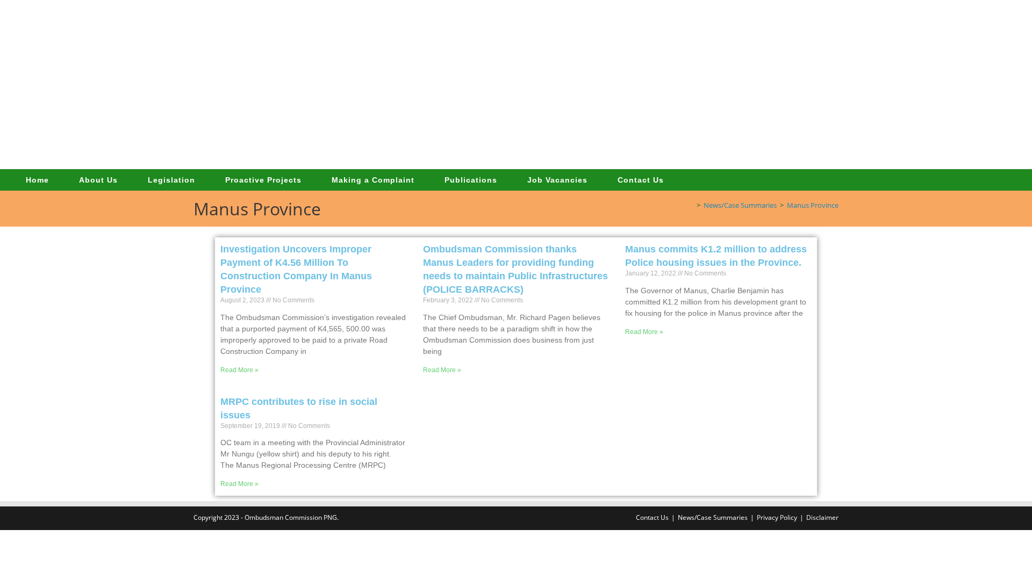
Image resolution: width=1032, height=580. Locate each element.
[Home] (690, 205)
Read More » (239, 370)
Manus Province (812, 205)
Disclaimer (822, 517)
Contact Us (652, 517)
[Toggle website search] (690, 180)
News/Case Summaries (713, 517)
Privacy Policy (777, 517)
